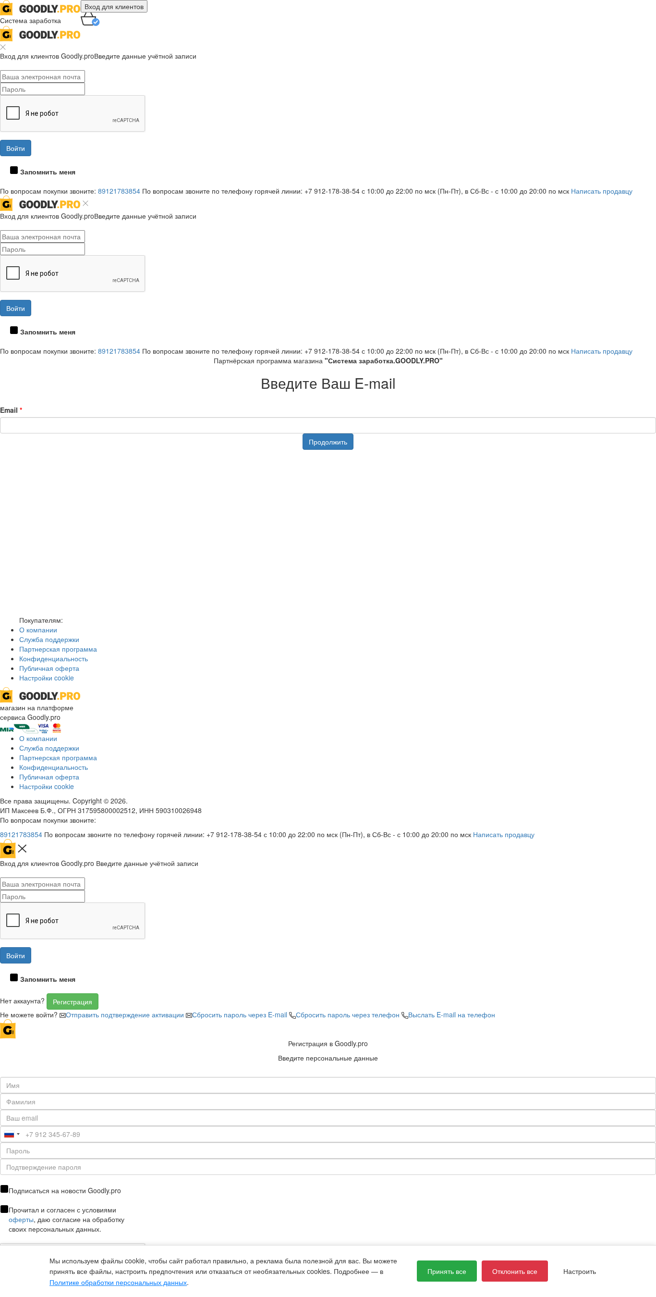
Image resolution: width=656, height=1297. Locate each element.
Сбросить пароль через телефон (348, 1014)
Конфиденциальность (53, 658)
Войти (15, 148)
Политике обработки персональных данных (118, 1282)
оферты (21, 1219)
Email (11, 410)
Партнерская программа (58, 649)
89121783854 (119, 191)
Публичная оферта (49, 668)
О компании (38, 629)
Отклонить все (514, 1271)
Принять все (446, 1271)
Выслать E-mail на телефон (451, 1014)
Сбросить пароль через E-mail (240, 1014)
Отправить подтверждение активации (126, 1014)
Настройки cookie (46, 677)
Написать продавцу (601, 191)
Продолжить (328, 441)
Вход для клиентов (114, 6)
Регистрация (72, 1001)
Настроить (579, 1271)
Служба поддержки (49, 639)
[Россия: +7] (11, 1134)
